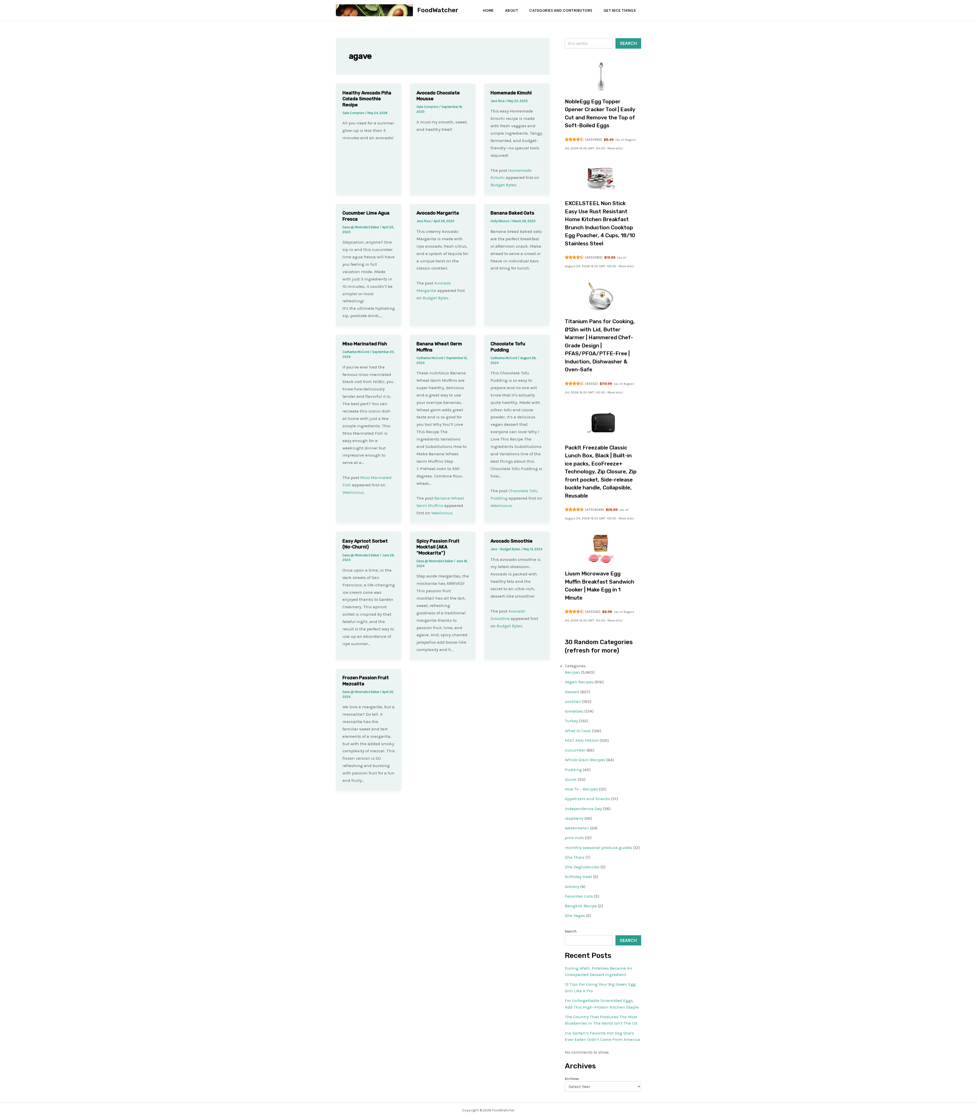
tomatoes (574, 711)
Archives (572, 1079)
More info (615, 148)
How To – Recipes (581, 788)
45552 (591, 383)
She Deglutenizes (582, 866)
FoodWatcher (437, 10)
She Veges (575, 915)
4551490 (593, 139)
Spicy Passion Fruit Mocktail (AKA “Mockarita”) (437, 547)
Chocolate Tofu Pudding (508, 346)
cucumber (575, 750)
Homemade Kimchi (511, 93)
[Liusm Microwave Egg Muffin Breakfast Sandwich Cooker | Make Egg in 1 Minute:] (601, 549)
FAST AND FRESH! (582, 740)
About (511, 10)
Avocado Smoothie (512, 541)
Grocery (572, 886)
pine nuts (574, 837)
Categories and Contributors (560, 10)
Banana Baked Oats (512, 213)
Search (628, 43)
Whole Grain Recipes (585, 759)
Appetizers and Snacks (587, 798)
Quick (571, 779)
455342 (592, 611)
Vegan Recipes (579, 681)
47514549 (594, 509)
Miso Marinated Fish (364, 344)
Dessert (572, 691)
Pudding (573, 769)
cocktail (573, 701)
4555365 (593, 257)
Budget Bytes (503, 184)
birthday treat (578, 876)
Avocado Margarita (437, 213)
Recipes (572, 672)
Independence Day (583, 808)
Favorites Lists (579, 896)
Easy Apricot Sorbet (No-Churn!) (365, 544)
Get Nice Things (620, 10)
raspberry (574, 818)
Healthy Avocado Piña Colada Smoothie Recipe (366, 99)
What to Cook (578, 730)
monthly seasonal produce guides (598, 847)
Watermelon (577, 827)
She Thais (574, 857)
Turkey (571, 720)
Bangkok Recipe (581, 905)
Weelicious (353, 492)
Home (488, 10)
